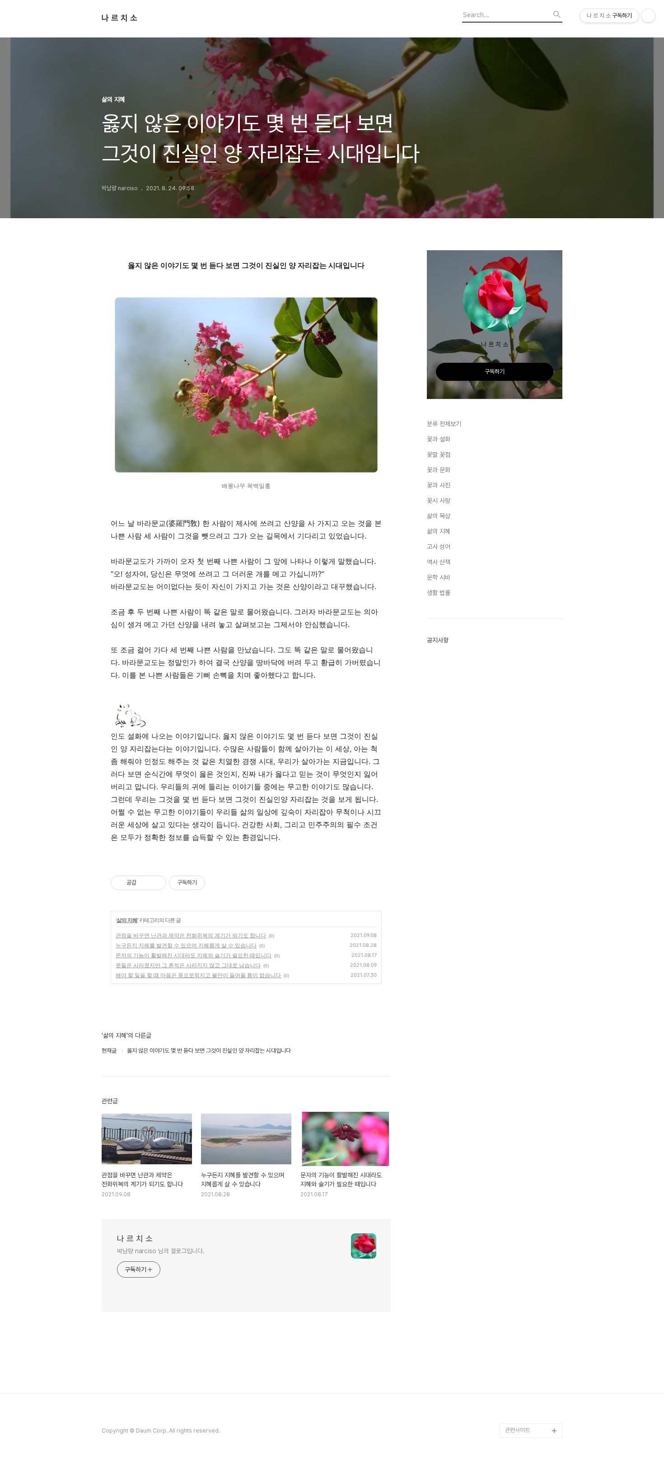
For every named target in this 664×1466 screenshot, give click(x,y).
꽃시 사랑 (438, 500)
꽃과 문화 (438, 469)
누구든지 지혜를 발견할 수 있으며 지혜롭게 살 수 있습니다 (186, 945)
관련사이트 (517, 1430)
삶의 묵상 (438, 516)
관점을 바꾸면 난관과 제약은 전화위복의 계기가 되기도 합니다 (191, 935)
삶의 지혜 (127, 920)
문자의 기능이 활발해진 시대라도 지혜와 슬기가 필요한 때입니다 (193, 955)
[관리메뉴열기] (648, 16)
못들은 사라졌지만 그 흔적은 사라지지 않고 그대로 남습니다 (188, 965)
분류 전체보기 (444, 423)
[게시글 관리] (156, 883)
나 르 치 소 (119, 18)
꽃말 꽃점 (438, 454)
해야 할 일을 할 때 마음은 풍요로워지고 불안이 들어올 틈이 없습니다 (198, 975)
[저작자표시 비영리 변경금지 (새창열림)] (217, 882)
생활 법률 (438, 592)
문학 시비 (438, 577)
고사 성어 (438, 546)
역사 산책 (438, 562)
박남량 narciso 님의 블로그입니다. (161, 1251)
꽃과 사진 (438, 485)
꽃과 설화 (438, 439)
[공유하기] (144, 883)
